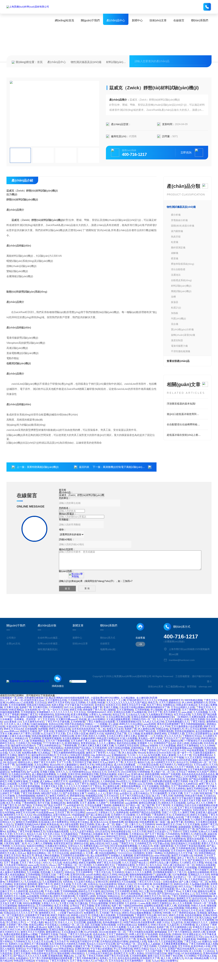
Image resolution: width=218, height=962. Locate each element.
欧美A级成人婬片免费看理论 (53, 822)
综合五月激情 (52, 807)
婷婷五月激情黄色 (13, 776)
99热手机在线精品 (74, 724)
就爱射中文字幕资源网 (33, 767)
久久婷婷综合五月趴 (192, 936)
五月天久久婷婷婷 (108, 910)
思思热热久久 (165, 757)
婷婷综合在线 (81, 843)
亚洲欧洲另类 (82, 948)
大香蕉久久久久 (49, 903)
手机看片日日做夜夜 (65, 819)
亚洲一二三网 (51, 788)
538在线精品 (77, 953)
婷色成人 (8, 738)
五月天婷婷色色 (39, 910)
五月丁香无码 (162, 805)
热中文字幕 (43, 803)
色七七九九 (83, 807)
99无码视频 (156, 891)
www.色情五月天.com (93, 858)
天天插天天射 (139, 817)
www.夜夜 (145, 903)
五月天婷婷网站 (44, 905)
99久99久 (162, 915)
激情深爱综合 (53, 932)
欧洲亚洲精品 (72, 743)
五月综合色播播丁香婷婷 (98, 805)
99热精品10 (21, 738)
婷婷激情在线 (77, 795)
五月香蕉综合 (136, 834)
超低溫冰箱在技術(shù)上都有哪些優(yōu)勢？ (187, 434)
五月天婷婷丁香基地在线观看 (189, 846)
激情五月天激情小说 (182, 855)
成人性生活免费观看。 (126, 764)
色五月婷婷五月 (171, 712)
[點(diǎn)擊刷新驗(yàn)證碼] (76, 575)
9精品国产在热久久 (51, 793)
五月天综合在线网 (89, 726)
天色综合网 (148, 869)
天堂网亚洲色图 (165, 731)
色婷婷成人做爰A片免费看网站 (136, 798)
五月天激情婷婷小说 (180, 927)
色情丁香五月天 (12, 819)
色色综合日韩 (56, 724)
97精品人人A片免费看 (185, 776)
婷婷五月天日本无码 (58, 702)
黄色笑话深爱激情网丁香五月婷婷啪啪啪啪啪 (181, 724)
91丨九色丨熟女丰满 (128, 807)
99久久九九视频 (30, 817)
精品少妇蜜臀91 (168, 960)
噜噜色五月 (39, 831)
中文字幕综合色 (35, 948)
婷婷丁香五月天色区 (44, 762)
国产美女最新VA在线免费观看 (98, 731)
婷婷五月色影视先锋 (64, 896)
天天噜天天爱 (52, 779)
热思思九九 (123, 867)
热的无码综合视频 (126, 743)
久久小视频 (134, 733)
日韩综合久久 (7, 822)
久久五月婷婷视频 (183, 920)
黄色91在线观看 (195, 838)
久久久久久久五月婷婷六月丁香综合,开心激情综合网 (92, 786)
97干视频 (179, 757)
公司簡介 (11, 637)
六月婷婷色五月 (21, 941)
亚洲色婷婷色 (128, 760)
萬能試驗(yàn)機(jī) (181, 291)
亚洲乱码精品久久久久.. (196, 922)
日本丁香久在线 (19, 889)
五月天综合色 (116, 960)
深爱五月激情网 (94, 810)
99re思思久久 (123, 781)
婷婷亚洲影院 (149, 757)
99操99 (153, 745)
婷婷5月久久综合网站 (130, 724)
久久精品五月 (145, 846)
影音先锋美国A (68, 788)
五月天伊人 (10, 724)
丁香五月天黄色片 (58, 960)
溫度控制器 (177, 340)
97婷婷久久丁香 (62, 848)
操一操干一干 (184, 752)
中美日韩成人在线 (206, 955)
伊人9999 (187, 702)
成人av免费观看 (172, 709)
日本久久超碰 (18, 860)
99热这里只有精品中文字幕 (84, 941)
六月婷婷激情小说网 (85, 791)
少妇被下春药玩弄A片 (70, 912)
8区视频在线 (131, 822)
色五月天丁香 (205, 791)
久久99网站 (6, 884)
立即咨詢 (186, 152)
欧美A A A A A (101, 822)
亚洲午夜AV (137, 774)
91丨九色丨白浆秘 (13, 829)
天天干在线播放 (150, 786)
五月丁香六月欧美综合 (31, 917)
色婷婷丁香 (25, 707)
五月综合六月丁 (172, 738)
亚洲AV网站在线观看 (11, 946)
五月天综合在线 (60, 853)
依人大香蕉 (23, 724)
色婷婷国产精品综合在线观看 (144, 812)
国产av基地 (33, 771)
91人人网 (170, 848)
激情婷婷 (32, 884)
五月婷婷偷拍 (28, 712)
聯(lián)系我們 (199, 20)
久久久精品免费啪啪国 (63, 867)
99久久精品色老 (156, 817)
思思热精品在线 (168, 886)
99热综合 (69, 872)
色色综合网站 (70, 862)
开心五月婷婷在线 (123, 948)
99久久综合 (184, 886)
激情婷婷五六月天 (13, 815)
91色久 (44, 865)
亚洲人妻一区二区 (104, 824)
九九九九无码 (207, 901)
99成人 (69, 783)
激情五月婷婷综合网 (63, 736)
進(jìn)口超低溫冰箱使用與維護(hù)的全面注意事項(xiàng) (187, 414)
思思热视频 (184, 905)
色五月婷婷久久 (167, 764)
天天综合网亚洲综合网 (118, 717)
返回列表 (84, 466)
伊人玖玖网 (195, 951)
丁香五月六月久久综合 (149, 881)
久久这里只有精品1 (84, 881)
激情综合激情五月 (38, 869)
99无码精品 (37, 798)
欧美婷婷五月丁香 (149, 958)
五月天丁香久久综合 (30, 862)
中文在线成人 (52, 924)
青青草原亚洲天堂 (63, 843)
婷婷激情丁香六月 (92, 709)
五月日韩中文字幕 (81, 762)
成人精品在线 (123, 731)
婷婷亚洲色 (160, 733)
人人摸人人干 (68, 807)
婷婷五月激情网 (87, 862)
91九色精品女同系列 (19, 774)
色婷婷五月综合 (162, 798)
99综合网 (123, 874)
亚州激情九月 (176, 728)
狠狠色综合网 (116, 800)
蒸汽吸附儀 (177, 231)
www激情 (143, 860)
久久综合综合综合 (9, 867)
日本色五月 (114, 771)
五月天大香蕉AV (129, 750)
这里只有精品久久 (22, 951)
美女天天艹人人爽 (116, 700)
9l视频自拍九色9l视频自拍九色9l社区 (58, 726)
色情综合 (20, 948)
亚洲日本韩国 (116, 903)
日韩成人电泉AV (8, 740)
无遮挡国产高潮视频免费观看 (128, 769)
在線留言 (178, 20)
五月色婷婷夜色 (177, 838)
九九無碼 (154, 860)
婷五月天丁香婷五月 (169, 910)
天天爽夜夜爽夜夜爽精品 (174, 944)
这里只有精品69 (173, 783)
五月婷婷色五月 (143, 843)
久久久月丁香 (184, 755)
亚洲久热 (149, 826)
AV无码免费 (153, 755)
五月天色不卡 (61, 941)
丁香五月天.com (104, 860)
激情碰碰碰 (160, 932)
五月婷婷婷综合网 (70, 927)
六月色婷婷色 (172, 834)
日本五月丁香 (155, 712)
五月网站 (96, 946)
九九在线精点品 (32, 881)
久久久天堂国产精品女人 (135, 862)
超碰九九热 (141, 889)
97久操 (132, 879)
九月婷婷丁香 (25, 783)
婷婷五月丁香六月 (18, 927)
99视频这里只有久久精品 (142, 850)
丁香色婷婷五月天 (161, 815)
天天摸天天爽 (175, 793)
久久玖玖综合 (18, 846)
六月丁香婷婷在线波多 (184, 912)
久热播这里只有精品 (55, 846)
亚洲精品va (202, 848)
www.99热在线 (162, 855)
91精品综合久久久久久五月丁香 (20, 912)
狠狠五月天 (24, 755)
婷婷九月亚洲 (176, 915)
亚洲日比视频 (61, 908)
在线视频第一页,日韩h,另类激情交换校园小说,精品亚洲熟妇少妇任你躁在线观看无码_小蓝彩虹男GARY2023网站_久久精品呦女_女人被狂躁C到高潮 (78, 697)
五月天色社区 (111, 795)
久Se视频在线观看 (199, 884)
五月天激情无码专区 (33, 721)
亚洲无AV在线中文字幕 (136, 858)
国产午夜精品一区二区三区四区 (74, 865)
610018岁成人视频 (187, 760)
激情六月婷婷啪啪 (130, 893)
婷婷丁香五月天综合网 (109, 862)
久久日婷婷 (87, 717)
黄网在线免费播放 (130, 786)
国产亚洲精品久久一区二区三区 (25, 769)
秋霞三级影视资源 (163, 846)
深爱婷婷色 (180, 917)
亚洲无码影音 (117, 779)
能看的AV (194, 901)
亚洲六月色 (112, 793)
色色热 (169, 767)
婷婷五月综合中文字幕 (133, 705)
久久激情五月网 (185, 812)
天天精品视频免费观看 (118, 719)
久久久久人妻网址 (105, 743)
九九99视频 (33, 872)
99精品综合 (113, 896)
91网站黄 (33, 726)
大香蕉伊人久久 (106, 812)
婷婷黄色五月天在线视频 (122, 881)
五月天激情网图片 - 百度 (137, 960)
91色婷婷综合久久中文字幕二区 (180, 853)
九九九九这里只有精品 (82, 831)
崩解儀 (174, 253)
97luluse (129, 800)
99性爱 (166, 912)
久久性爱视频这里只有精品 (23, 877)
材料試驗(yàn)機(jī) (117, 62)
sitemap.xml (205, 686)
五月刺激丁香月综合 (110, 912)
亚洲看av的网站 (82, 707)
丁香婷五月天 (126, 843)
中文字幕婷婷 (47, 920)
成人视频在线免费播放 (44, 774)
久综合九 (8, 824)
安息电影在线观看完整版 (163, 858)
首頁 (40, 62)
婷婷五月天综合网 (25, 812)
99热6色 (106, 714)
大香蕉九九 (95, 714)
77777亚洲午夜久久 (53, 743)
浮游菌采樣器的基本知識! (181, 403)
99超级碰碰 (78, 815)
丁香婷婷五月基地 (48, 934)
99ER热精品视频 (193, 700)
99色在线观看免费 (41, 736)
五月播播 (33, 781)
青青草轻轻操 (88, 743)
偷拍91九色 (143, 762)
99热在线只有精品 (164, 829)
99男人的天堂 (136, 934)
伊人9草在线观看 (69, 824)
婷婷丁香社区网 (174, 955)
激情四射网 (72, 803)
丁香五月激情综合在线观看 (100, 721)
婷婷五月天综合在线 (59, 728)
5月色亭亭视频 (57, 910)
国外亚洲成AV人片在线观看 (185, 843)
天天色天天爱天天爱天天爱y (121, 736)
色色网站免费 (29, 752)
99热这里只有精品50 (107, 738)
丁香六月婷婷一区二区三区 (99, 757)
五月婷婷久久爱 (176, 733)
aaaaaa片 (91, 812)
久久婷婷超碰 (107, 781)
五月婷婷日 (118, 872)
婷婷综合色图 (20, 869)
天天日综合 (40, 702)
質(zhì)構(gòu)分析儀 (182, 329)
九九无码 (196, 714)
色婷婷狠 (179, 795)
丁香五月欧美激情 (179, 819)
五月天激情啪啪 (125, 709)
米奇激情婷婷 (77, 879)
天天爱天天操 (66, 903)
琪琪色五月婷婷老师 (145, 740)
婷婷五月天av (100, 762)
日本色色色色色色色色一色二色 (88, 728)
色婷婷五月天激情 (99, 779)
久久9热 (137, 929)
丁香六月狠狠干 (200, 869)
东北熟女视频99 (70, 738)
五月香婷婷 (6, 798)
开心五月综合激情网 (196, 728)
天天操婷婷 (81, 951)
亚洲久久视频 (110, 707)
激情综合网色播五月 (149, 803)
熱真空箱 (176, 236)
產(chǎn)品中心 (115, 20)
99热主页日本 (158, 924)
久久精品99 (83, 788)
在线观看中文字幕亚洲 (37, 915)
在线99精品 (137, 748)
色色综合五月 (99, 771)
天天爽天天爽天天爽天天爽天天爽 (95, 745)
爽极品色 (68, 955)
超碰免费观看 (27, 791)
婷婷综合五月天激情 (89, 891)
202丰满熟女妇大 (191, 934)
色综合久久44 (34, 834)
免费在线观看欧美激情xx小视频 (20, 934)
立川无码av (129, 788)
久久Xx (142, 755)
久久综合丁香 (113, 752)
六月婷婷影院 (55, 707)
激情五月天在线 (53, 800)
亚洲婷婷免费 (116, 822)
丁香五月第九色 (102, 872)
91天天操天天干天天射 (53, 733)
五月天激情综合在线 (56, 700)
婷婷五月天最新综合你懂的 (94, 826)
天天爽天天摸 (11, 707)
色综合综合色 (199, 898)
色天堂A (76, 858)
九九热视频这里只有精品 (159, 714)
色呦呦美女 (118, 805)
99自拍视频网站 (107, 853)
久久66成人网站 (182, 869)
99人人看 (144, 891)
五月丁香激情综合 (84, 860)
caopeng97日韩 (84, 889)
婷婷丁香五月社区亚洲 (116, 955)
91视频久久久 (13, 779)
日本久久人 (62, 771)
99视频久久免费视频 (122, 855)
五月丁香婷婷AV (70, 826)
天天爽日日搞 (40, 707)
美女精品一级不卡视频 (150, 738)
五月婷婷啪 (35, 738)
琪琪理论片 (66, 850)
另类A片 (177, 831)
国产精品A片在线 (191, 738)
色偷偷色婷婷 (88, 738)
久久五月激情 (85, 829)
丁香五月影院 (197, 721)
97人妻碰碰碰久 (69, 764)
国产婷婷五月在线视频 (185, 867)
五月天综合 (79, 712)
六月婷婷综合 (75, 700)
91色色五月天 (113, 705)
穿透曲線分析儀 (179, 220)
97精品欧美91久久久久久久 (141, 700)
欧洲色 (212, 881)
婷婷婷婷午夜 (209, 798)
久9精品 (116, 901)
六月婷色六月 (23, 743)
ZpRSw (190, 803)
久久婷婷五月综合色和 (127, 745)
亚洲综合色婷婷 (139, 717)
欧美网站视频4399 (16, 836)
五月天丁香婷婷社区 (117, 934)
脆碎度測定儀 (178, 247)
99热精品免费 (201, 958)
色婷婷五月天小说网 (14, 896)
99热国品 (186, 836)
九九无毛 (160, 779)
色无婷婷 (26, 807)
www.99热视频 (176, 908)
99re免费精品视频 (121, 929)
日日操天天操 (48, 874)
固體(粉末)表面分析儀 (182, 225)
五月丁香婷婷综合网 (192, 709)
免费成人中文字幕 (110, 760)
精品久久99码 (109, 874)
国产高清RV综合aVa (168, 893)
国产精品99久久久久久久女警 (103, 798)
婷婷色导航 (102, 898)
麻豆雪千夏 (105, 740)
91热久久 (88, 960)
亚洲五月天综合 (12, 855)
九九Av (28, 815)
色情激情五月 (91, 912)
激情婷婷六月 (200, 702)
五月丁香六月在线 (132, 877)
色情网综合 (169, 705)
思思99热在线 (62, 714)
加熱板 (174, 313)
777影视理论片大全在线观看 (199, 740)
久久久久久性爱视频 (166, 826)
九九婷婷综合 (190, 783)
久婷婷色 (157, 912)
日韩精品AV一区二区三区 (203, 762)
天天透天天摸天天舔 (189, 800)
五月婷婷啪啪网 (68, 891)
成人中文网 (73, 929)
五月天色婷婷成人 (34, 829)
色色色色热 (99, 934)
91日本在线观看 (58, 810)
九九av (155, 960)
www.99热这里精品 (63, 948)
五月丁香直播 (11, 862)
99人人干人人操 (8, 700)
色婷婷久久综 (16, 944)
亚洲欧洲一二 (145, 736)
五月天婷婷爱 (122, 891)
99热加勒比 (113, 750)
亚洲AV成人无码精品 (81, 877)
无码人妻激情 (168, 755)
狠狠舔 (48, 948)
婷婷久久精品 (7, 958)
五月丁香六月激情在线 (88, 867)
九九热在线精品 (196, 879)
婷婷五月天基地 (62, 884)
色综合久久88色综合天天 (135, 901)
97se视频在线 (138, 712)
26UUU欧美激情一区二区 (112, 932)
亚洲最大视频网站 (40, 757)
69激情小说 (101, 886)
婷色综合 (81, 939)
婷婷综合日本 (181, 884)
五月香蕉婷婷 (99, 748)
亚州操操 (101, 896)
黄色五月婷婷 (87, 824)
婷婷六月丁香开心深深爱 (26, 733)
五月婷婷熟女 (81, 841)
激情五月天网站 (8, 755)
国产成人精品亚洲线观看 (76, 760)
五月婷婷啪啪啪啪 (25, 795)
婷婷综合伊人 (25, 762)
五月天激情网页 (158, 793)
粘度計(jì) (176, 307)
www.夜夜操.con (12, 721)
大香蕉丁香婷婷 (147, 750)
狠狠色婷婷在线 (110, 951)
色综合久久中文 (189, 910)
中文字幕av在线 (161, 843)
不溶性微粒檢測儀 (180, 351)
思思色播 (45, 872)
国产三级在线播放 (34, 826)
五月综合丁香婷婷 (185, 771)
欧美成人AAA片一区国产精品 (111, 838)
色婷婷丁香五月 (209, 824)
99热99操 (5, 748)
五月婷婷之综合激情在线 (80, 836)
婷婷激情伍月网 (89, 774)
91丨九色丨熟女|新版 (155, 908)
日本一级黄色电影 (101, 901)
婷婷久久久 (83, 779)
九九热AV (57, 750)
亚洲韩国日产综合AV (165, 743)
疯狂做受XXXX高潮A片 (23, 745)
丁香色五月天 (203, 707)
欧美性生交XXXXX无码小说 (161, 752)
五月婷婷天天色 (67, 886)
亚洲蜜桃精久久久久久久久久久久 (54, 712)
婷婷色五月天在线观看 (173, 803)
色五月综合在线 (182, 714)
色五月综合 (41, 748)
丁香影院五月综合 (191, 736)
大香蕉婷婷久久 (14, 881)
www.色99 (165, 879)
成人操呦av (46, 781)
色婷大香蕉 (57, 705)
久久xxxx (66, 817)
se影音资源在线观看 (11, 750)
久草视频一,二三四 (10, 767)
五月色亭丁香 (7, 764)
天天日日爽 (79, 922)
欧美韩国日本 (11, 858)
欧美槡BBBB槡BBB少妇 (161, 717)
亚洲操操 (202, 912)
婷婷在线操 (171, 800)
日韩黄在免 (46, 896)
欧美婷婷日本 (114, 877)
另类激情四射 (116, 803)
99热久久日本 (198, 905)
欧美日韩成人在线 (200, 946)
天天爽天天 (130, 886)
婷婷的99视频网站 (178, 901)
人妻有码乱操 (134, 836)
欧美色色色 (53, 824)
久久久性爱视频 (167, 745)
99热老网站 (191, 908)
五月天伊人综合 (51, 834)
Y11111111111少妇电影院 (130, 853)
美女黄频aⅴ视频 (118, 879)
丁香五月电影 (192, 817)
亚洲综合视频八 (57, 929)
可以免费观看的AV (202, 755)
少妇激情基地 (66, 951)
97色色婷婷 (151, 934)
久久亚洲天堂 (127, 951)
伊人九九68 (33, 920)
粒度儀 (174, 242)
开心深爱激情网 (51, 901)
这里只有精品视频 (170, 939)
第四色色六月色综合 (147, 810)
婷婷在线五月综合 (115, 836)
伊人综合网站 (78, 812)
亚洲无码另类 (77, 874)
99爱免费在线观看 (162, 781)
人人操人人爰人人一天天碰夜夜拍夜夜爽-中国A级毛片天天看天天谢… (86, 869)
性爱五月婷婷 (180, 781)
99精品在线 (162, 728)
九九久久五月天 (165, 719)
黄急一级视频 (68, 901)
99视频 (73, 829)
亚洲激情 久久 (144, 743)
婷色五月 (153, 702)
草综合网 (29, 886)
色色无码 (166, 867)
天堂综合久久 (75, 846)
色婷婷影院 (75, 781)
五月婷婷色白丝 (180, 815)
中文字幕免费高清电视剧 (201, 769)
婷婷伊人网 (199, 932)
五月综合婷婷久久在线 (183, 707)
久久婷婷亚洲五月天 (103, 865)
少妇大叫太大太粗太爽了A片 (95, 929)
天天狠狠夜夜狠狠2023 (128, 721)
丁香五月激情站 (42, 750)
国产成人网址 (7, 939)
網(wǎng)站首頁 (64, 20)
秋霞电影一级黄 (12, 760)
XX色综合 (93, 884)
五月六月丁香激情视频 (57, 740)
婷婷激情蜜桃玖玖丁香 (157, 707)
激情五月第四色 (41, 867)
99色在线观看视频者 (148, 879)
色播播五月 (60, 769)
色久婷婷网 (151, 936)
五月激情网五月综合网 (101, 776)
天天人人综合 (108, 939)
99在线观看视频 (195, 750)
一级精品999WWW (132, 905)
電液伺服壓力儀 (179, 345)
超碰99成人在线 (137, 941)
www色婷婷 (149, 724)
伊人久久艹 (38, 807)
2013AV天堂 (59, 836)
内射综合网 (200, 834)
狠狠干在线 (174, 953)
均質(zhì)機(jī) (178, 318)
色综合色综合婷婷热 (19, 910)
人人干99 (165, 726)
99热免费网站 (136, 936)
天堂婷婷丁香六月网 (17, 924)
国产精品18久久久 (18, 901)
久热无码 (8, 843)
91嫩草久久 (63, 877)
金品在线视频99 (203, 731)
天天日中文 (130, 762)
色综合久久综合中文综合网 (101, 944)
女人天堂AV (202, 924)
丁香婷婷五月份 (200, 886)
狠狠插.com (94, 951)
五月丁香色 (76, 960)
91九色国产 (203, 771)
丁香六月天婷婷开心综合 (103, 807)
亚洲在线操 (210, 748)
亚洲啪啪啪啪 (205, 867)
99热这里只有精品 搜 (81, 822)
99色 (86, 700)
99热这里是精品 (103, 764)
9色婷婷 (198, 855)
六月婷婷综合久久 (48, 946)
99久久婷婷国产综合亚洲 (127, 776)
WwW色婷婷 (99, 817)
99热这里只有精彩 (80, 755)
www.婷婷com (11, 731)
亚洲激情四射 (55, 955)
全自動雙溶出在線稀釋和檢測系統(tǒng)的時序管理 (187, 424)
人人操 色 (80, 955)
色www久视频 (172, 836)
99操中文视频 (16, 886)
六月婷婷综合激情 (166, 946)
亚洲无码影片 (137, 917)
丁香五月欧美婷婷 (30, 793)
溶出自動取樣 (178, 269)
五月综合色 (19, 920)
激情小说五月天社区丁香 (76, 750)
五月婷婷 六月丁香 (50, 817)
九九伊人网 (133, 927)
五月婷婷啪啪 (33, 874)
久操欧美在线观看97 (204, 752)
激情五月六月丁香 (126, 939)
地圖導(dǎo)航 (107, 649)
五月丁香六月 (180, 879)
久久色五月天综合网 (42, 941)
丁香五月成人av (192, 941)
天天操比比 (209, 795)
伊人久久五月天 (172, 736)
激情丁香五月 (45, 884)
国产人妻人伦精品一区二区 (193, 881)
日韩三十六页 (169, 812)
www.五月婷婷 (144, 783)
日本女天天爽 (139, 819)
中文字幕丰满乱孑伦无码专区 (28, 893)
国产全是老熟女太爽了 (75, 793)
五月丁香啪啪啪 (21, 798)
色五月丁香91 (154, 705)
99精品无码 (110, 810)
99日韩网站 (100, 889)
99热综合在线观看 (205, 865)
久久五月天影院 (193, 757)
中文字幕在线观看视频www (177, 748)
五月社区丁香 (62, 812)
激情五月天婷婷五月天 (108, 893)
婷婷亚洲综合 (208, 738)
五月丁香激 (93, 939)
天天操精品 (87, 908)
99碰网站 (102, 791)
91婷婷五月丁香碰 (82, 936)
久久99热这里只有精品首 (98, 953)
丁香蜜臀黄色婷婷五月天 (60, 860)
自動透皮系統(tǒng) (181, 280)
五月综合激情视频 (98, 903)
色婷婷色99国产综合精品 (77, 748)
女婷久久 (212, 810)
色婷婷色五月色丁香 (115, 733)
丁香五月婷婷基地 (137, 838)
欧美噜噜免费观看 (74, 757)
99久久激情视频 (182, 929)
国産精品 (132, 860)
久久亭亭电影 (143, 815)
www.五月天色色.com (156, 769)
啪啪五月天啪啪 (98, 783)
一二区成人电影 (35, 922)
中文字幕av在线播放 (101, 948)
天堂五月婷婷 (115, 829)
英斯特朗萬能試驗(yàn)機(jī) (43, 466)
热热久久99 (104, 819)
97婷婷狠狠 (143, 771)
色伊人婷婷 (183, 743)
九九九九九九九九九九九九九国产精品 (126, 702)
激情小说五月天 (155, 955)
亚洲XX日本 (101, 881)
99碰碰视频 (154, 867)
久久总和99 (120, 860)
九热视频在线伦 (76, 810)
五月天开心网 (79, 884)
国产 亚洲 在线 (46, 731)
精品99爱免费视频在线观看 (157, 877)
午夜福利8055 (45, 714)
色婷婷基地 (122, 812)
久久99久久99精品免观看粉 (146, 898)
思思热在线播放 (107, 774)
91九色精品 (43, 752)
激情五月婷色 (68, 779)
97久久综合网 (133, 757)
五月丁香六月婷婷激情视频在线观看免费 (51, 958)
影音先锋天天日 (117, 791)
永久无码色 (207, 889)
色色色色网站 (148, 841)
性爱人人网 (170, 905)
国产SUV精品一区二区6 (129, 944)
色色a (88, 767)
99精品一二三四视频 (96, 724)
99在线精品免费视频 (20, 850)
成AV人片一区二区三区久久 (37, 848)
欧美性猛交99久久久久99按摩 (45, 838)
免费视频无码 (18, 771)
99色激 (101, 702)
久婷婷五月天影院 (131, 767)
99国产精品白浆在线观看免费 (37, 819)
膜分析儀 (176, 214)
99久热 (166, 896)
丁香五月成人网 (138, 867)
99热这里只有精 (193, 795)
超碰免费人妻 (163, 874)
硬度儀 (174, 258)
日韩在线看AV (170, 881)
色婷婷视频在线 (178, 769)
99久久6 (68, 707)
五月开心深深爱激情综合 (199, 733)
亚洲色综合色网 (121, 712)
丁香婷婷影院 (29, 803)
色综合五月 (118, 714)
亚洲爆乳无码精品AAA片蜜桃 (30, 824)
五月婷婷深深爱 (156, 788)
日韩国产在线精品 (181, 810)
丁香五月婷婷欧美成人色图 (203, 944)
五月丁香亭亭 (133, 841)
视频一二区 (122, 824)
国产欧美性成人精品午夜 (58, 798)
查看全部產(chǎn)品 (178, 360)
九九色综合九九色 (135, 714)
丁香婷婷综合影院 (125, 865)
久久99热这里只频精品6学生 (79, 893)
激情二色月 (21, 843)
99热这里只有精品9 (186, 705)
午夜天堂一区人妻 (198, 781)
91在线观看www (44, 812)
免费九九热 (54, 927)
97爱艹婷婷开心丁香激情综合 (59, 939)
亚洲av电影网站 (126, 810)
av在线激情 (33, 896)
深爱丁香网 (92, 879)
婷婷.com (100, 836)
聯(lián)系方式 (107, 637)
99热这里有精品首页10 (43, 953)
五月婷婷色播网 (137, 955)
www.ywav (203, 948)
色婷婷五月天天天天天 (12, 826)
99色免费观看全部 (120, 831)
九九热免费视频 (164, 869)
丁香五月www (11, 810)
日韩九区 (104, 879)
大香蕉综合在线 (66, 917)
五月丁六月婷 (191, 793)
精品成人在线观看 (13, 841)
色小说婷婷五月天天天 (163, 762)
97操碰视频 (163, 850)
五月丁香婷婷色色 (43, 783)
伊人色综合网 (129, 752)
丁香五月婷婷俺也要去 (86, 958)
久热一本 (199, 767)
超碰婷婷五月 (176, 700)
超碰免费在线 (94, 922)
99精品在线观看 (54, 767)
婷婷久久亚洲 (115, 886)
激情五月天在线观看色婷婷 (200, 850)
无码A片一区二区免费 (204, 903)
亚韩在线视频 (108, 924)
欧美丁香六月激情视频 (116, 834)
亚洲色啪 (120, 757)
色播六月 (152, 941)
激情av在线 (6, 800)
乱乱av (21, 853)
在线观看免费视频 (25, 936)
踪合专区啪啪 (7, 812)
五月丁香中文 (82, 783)
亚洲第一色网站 (153, 853)
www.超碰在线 (125, 726)
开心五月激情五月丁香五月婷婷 (139, 946)
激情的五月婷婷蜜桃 (26, 822)
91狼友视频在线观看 (57, 831)
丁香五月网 (63, 874)
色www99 (55, 764)
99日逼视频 (37, 788)
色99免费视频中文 (162, 884)
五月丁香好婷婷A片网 (182, 786)
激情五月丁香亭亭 (95, 752)
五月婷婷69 (148, 824)
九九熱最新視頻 (86, 898)
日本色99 (208, 743)
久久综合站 (42, 791)
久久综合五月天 (150, 929)
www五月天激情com (203, 929)
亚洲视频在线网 (89, 927)
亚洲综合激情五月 (141, 781)
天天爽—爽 (92, 853)
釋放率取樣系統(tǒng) (182, 264)
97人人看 (141, 788)
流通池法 (176, 274)
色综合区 (12, 762)
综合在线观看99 (107, 884)
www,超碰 (186, 712)
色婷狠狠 (43, 728)
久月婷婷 (167, 776)
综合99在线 (41, 841)
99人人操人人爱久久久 (187, 889)
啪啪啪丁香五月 (28, 714)
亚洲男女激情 (20, 781)
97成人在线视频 (128, 738)
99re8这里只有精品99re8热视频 (107, 841)
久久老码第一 (132, 903)
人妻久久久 (165, 810)
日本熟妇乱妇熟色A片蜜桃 (114, 941)
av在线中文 (126, 793)
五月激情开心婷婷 (85, 896)
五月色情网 (66, 946)
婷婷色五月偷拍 (28, 731)
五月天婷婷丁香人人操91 (84, 740)
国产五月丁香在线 (154, 834)
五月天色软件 (178, 850)
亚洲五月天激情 (21, 953)
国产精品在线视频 (198, 779)
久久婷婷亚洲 (20, 891)
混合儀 (174, 324)
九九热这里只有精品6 (15, 865)
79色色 (62, 934)
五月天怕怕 (48, 719)
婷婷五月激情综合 (161, 903)
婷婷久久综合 (11, 788)
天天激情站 (177, 805)
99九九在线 (111, 843)
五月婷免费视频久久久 (177, 721)
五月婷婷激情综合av (80, 771)
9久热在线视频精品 (191, 953)
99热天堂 (100, 717)
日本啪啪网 (31, 728)
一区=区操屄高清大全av (31, 700)
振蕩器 (174, 302)
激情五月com (96, 848)
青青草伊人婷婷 (44, 936)
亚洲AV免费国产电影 (23, 748)
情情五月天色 (87, 764)
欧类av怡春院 (30, 946)
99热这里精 (15, 817)
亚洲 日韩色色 (102, 905)
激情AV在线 (153, 939)
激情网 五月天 (179, 860)
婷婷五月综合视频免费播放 (136, 912)
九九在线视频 (200, 712)
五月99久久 (142, 865)
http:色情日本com (100, 755)
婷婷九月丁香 (115, 762)
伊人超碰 (113, 724)
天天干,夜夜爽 (87, 803)
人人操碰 (48, 769)
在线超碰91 (22, 958)
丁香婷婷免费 (69, 745)
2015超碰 (144, 848)
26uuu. (53, 865)
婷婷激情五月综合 (52, 717)
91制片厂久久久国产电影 (148, 951)
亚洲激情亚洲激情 (51, 738)
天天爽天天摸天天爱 (51, 786)
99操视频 (36, 743)
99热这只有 (25, 858)
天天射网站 (147, 807)
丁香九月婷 (167, 795)
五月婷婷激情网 (158, 901)
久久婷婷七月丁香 (129, 910)
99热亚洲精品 (16, 709)
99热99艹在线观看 (170, 774)
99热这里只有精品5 (165, 760)
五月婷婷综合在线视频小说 (74, 855)
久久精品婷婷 (133, 779)
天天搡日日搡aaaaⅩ (66, 719)
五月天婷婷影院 (84, 872)
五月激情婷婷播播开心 (96, 800)
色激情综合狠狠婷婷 (198, 872)
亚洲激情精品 (37, 740)
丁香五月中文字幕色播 (57, 721)
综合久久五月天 (158, 948)
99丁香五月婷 (135, 908)
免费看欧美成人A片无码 (96, 846)
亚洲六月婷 (81, 736)
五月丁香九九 (121, 850)
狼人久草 (38, 858)
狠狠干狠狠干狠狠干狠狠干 (34, 810)
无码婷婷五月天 (108, 726)
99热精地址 (169, 898)
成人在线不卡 (206, 760)
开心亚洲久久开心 (15, 922)
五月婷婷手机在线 (65, 920)
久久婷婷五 (57, 872)
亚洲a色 (141, 939)
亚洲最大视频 (47, 771)
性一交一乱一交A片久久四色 (53, 709)
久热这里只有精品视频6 (131, 707)
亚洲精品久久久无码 (198, 874)
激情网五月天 (183, 898)
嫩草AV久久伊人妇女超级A (107, 767)
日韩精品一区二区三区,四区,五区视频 (80, 924)
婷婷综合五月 (51, 898)
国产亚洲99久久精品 (33, 779)
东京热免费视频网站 (37, 929)
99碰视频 (202, 939)
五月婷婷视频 (142, 709)
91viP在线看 (90, 932)
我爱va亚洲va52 (37, 927)
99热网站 (165, 786)
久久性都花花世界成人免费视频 (126, 826)
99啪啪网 (198, 748)
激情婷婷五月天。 (48, 912)
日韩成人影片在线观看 (103, 915)
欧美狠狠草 (147, 733)
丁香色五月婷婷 (94, 955)
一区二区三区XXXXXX (198, 877)
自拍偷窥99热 (80, 776)
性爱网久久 (187, 834)
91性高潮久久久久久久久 (159, 917)
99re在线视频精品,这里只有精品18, (52, 815)
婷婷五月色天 (7, 743)
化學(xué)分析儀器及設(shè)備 (49, 643)
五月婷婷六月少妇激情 (123, 815)
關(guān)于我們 (90, 20)
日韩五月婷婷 (190, 831)
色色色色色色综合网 (158, 819)
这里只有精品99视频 (119, 748)
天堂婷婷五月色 (85, 886)
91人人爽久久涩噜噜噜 (40, 843)
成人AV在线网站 (96, 719)
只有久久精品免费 (73, 800)
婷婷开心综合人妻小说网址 (164, 862)
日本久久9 (192, 917)
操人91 (155, 795)
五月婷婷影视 (78, 721)
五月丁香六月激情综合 (180, 932)
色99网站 (189, 822)
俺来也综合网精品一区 (39, 853)
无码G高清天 (199, 810)
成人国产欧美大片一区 (16, 838)
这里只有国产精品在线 (143, 731)
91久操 (188, 958)
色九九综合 (155, 865)
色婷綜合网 (196, 743)
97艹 (114, 819)
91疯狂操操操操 (38, 724)
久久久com (129, 829)
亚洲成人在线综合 (74, 767)
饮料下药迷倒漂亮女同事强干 (106, 788)
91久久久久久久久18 (165, 807)
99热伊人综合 (125, 884)
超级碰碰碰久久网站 (153, 836)
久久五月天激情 (191, 824)
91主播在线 (81, 903)
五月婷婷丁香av (172, 891)
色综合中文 (182, 762)
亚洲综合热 (166, 929)
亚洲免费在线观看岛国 (184, 841)
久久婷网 (61, 774)
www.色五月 (210, 936)
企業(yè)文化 (13, 643)
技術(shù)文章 (158, 20)
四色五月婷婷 (197, 719)
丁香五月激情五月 (84, 838)
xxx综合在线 (156, 848)
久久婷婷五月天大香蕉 (191, 862)
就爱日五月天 (60, 781)
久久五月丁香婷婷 (183, 767)
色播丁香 (97, 707)
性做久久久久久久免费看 (138, 872)
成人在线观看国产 (99, 855)
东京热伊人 (179, 877)
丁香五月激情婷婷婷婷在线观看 (67, 752)
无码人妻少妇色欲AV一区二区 (178, 865)
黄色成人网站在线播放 (47, 855)
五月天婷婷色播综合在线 (160, 920)
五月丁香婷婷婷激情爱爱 (121, 889)
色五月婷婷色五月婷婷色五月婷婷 (67, 944)
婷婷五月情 (76, 709)
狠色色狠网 (63, 953)
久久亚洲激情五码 (51, 881)
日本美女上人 (187, 893)
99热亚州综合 (184, 764)
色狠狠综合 (99, 877)
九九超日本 (177, 922)
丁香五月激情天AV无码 (175, 951)
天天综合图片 (200, 764)
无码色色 (67, 881)
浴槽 (173, 296)
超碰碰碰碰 (184, 826)
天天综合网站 (41, 764)
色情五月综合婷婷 (118, 936)
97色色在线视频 (148, 910)
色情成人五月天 (107, 958)
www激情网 (131, 803)
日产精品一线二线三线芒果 (140, 805)
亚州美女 (99, 705)
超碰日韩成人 (77, 853)
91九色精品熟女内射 (132, 896)
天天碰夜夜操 (188, 939)
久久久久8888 (207, 745)
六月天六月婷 (139, 831)
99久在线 (24, 788)
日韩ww (144, 745)
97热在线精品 (55, 748)
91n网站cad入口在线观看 (19, 702)
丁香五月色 (58, 757)
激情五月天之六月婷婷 (34, 760)
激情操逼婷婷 (164, 841)
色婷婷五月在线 (35, 879)
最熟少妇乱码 (97, 843)
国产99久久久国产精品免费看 (82, 910)
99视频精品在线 (94, 795)
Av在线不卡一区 (67, 898)
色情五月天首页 (114, 728)
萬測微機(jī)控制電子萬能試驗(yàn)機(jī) (125, 466)
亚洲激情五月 (120, 908)
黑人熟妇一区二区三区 (163, 771)
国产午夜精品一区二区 (39, 836)
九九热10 (50, 829)
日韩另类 (165, 860)
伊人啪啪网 (156, 709)
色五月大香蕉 (13, 803)
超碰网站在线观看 (153, 905)
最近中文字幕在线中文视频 (186, 798)
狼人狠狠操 (109, 709)
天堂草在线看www (126, 924)
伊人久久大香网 (204, 803)
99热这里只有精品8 (24, 960)
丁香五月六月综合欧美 (80, 934)
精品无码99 (107, 891)
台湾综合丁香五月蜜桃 (82, 905)
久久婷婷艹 (102, 803)
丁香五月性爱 (25, 831)
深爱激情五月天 (17, 879)
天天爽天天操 (189, 891)
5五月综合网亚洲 (143, 884)
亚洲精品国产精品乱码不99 (27, 898)
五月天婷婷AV (147, 927)
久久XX (213, 764)
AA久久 (47, 862)
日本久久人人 (65, 922)
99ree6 (141, 752)
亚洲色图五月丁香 (184, 829)
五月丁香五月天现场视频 (190, 807)
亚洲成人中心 (100, 936)
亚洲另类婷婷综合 (143, 855)
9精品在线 (25, 867)
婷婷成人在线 (182, 719)
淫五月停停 (202, 893)
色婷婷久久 (42, 795)
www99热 (75, 908)
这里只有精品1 (141, 793)
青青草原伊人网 (145, 760)
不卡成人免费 (52, 891)
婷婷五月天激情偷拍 (187, 745)
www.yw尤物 (79, 798)
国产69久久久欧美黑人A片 (171, 750)
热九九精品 (205, 917)
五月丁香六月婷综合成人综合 (135, 795)
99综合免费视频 (31, 903)
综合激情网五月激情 (118, 917)
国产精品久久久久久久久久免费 (30, 955)
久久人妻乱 (163, 740)
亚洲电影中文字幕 (27, 908)
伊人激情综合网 (146, 728)
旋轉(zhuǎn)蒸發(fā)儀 (183, 335)
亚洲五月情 (114, 817)
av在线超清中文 (74, 805)
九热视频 (158, 783)
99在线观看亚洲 (35, 800)
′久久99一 (132, 755)
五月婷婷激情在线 (185, 848)
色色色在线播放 (193, 915)
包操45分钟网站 (35, 846)
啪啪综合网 (177, 740)
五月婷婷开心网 (137, 920)
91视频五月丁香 (81, 946)
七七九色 (57, 862)
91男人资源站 (136, 953)
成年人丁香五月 (185, 858)
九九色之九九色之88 (153, 721)
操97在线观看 (166, 889)
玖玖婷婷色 (114, 783)
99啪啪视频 (19, 800)
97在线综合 (42, 960)
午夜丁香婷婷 (129, 783)
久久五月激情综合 (111, 946)
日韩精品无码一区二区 (143, 719)
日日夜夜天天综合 (151, 776)
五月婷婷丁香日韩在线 (46, 951)
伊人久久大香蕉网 (182, 903)
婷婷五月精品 (141, 948)
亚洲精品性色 (58, 803)
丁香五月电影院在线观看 (140, 932)
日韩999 (176, 934)
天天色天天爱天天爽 (10, 903)
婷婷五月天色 (96, 733)
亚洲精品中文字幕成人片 (68, 731)
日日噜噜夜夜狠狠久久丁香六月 (169, 872)
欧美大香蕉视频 (79, 714)
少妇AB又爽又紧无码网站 (29, 939)
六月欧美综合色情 (148, 764)
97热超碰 (162, 700)
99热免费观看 (146, 822)
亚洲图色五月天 (145, 829)
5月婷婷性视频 (133, 869)
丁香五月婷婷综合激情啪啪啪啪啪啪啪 (191, 896)
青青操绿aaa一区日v (46, 886)
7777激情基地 (11, 717)
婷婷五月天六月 (152, 896)
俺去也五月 (28, 855)
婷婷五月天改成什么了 (159, 831)
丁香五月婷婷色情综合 (49, 745)
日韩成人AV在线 (174, 817)
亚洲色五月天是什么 (203, 927)
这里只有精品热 (90, 781)
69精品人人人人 (96, 793)
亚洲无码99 (20, 884)
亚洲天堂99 (74, 774)
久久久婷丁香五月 (82, 817)
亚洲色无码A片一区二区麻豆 (112, 920)
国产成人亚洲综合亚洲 (98, 815)
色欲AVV (94, 760)
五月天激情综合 (81, 850)
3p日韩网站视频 (24, 764)
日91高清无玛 (102, 831)
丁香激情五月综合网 (122, 740)
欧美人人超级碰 (151, 944)
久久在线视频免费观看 (61, 791)
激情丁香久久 (206, 783)
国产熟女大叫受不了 (54, 805)
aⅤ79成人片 (100, 960)
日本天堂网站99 (62, 936)
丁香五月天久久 (153, 748)
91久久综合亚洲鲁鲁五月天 (149, 800)
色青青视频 (148, 779)
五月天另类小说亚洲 (77, 733)
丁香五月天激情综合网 (100, 769)
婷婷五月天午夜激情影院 (45, 850)
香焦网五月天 (120, 953)
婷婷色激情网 (152, 774)
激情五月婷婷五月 (58, 795)
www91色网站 (93, 874)
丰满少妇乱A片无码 (16, 726)
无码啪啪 (29, 841)
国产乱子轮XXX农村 (101, 850)
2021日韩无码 (128, 771)
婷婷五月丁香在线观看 (36, 944)
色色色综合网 (36, 891)
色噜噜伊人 (144, 924)
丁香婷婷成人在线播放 (91, 834)
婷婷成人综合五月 (80, 915)
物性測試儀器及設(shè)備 (86, 62)
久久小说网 (131, 848)
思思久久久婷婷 (96, 736)
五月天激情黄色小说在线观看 (186, 726)
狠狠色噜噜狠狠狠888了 (142, 874)
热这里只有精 (83, 901)
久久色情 (91, 702)
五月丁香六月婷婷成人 (147, 726)
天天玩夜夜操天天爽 (72, 932)
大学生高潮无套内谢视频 (26, 786)
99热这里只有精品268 (38, 705)
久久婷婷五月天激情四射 (204, 819)
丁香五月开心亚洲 (114, 848)
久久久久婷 (14, 752)
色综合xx (28, 750)
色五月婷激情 (98, 700)
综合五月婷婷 (78, 702)
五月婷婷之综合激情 (176, 779)
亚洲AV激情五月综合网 (61, 841)
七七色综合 (208, 951)
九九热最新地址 (69, 834)
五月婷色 (158, 736)
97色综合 (126, 817)
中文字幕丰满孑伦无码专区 (79, 705)
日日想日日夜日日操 (156, 953)
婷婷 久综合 (163, 922)
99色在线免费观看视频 (59, 776)
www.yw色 (33, 865)
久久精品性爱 (53, 826)
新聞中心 (137, 20)
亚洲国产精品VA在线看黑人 (182, 948)
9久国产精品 (24, 805)
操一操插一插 (162, 822)
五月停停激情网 (17, 705)
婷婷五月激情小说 (59, 915)
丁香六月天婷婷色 (175, 788)
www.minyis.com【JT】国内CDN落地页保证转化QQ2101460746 (162, 791)
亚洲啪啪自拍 (118, 755)
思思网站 (11, 831)
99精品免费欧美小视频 (57, 879)
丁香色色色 (35, 901)
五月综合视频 (23, 757)
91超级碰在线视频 (86, 920)
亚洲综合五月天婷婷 (153, 767)
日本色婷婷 (31, 709)
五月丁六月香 (64, 762)
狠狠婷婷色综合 (26, 905)
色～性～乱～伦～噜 (148, 886)
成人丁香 (153, 889)
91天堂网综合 (98, 750)
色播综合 (207, 941)
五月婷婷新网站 (46, 877)
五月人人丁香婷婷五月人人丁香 (57, 889)
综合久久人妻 (45, 908)
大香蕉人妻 (68, 838)
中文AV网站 (100, 829)
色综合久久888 (80, 848)
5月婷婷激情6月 (54, 893)
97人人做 (23, 740)
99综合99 (59, 783)
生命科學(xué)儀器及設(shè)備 (49, 637)
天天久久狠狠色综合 (169, 702)
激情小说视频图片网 (31, 717)
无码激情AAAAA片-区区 (99, 712)
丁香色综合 (62, 829)
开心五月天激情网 (204, 920)
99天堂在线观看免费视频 (123, 846)
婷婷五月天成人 (71, 717)
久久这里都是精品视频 (170, 941)
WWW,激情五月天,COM (168, 824)
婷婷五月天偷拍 (198, 815)
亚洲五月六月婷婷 (157, 838)
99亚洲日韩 (205, 793)
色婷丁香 (116, 905)
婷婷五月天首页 (114, 858)
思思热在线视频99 (184, 731)
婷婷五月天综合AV (13, 728)
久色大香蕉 (51, 917)
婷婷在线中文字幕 (77, 769)
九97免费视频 (179, 874)
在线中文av (124, 774)
